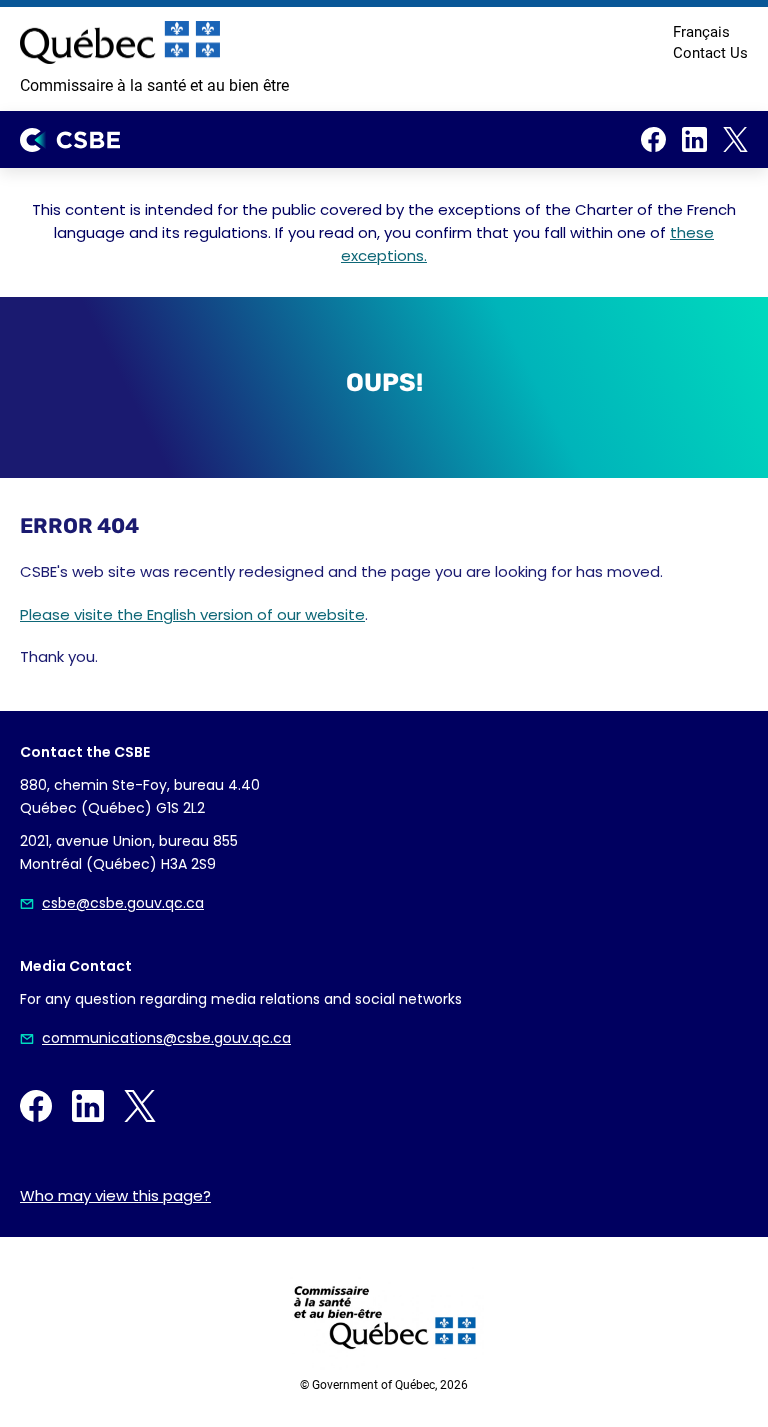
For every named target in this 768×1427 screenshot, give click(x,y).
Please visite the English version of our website (192, 614)
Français (701, 32)
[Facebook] (653, 139)
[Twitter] (735, 139)
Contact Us (710, 53)
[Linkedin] (694, 139)
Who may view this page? (115, 1195)
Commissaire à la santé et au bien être (154, 85)
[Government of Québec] (120, 42)
